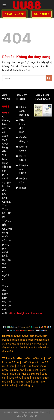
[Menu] (4, 5)
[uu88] (27, 5)
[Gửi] (49, 78)
